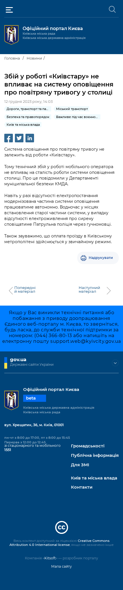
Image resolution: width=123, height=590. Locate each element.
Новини (34, 58)
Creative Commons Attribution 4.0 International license (59, 543)
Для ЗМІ (80, 465)
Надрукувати (101, 257)
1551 (7, 450)
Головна (12, 58)
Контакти (81, 487)
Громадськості (87, 446)
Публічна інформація (95, 455)
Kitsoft (50, 558)
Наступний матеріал (89, 289)
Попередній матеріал (25, 289)
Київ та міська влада (94, 478)
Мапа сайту (61, 566)
